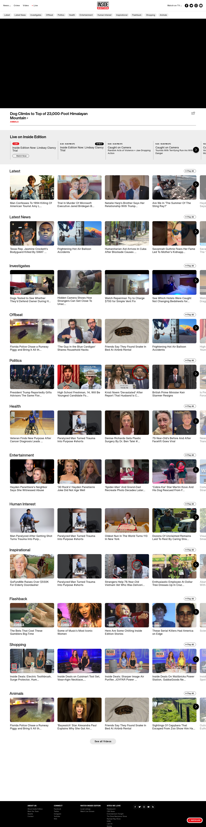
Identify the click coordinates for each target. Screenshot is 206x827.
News (6, 5)
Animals (163, 15)
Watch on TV (173, 5)
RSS (55, 819)
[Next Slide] (196, 150)
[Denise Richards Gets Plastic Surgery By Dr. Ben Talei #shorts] (127, 422)
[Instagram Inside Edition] (196, 5)
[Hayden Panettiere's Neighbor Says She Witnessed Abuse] (32, 471)
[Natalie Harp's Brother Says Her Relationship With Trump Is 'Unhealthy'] (127, 187)
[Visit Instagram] (144, 807)
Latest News (20, 15)
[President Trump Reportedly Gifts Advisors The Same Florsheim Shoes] (32, 377)
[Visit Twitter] (140, 807)
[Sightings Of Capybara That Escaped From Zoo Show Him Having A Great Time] (174, 710)
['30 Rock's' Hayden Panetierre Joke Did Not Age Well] (79, 471)
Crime (17, 5)
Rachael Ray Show (114, 819)
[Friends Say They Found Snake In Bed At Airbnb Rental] (127, 331)
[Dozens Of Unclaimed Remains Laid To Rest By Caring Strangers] (174, 520)
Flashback (136, 15)
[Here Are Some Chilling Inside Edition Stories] (127, 615)
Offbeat (49, 15)
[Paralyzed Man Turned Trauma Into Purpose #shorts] (79, 422)
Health (72, 15)
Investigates (35, 15)
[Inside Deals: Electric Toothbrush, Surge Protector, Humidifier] (32, 661)
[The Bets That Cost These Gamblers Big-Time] (32, 615)
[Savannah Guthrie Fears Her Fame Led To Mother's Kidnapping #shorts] (174, 233)
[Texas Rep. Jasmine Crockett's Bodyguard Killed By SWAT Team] (32, 233)
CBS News (111, 811)
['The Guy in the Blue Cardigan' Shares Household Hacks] (79, 331)
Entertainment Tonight (115, 814)
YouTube (57, 816)
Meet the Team (33, 811)
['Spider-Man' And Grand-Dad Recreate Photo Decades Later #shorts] (127, 471)
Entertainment (86, 15)
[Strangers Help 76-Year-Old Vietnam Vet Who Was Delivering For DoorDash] (127, 566)
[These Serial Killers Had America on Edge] (174, 615)
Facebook (57, 809)
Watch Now (21, 155)
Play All (190, 171)
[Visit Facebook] (135, 807)
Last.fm (109, 824)
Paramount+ (111, 809)
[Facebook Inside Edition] (186, 5)
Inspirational (121, 15)
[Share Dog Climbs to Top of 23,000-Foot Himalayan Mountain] (193, 113)
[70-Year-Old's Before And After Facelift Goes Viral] (174, 422)
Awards (30, 814)
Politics (61, 15)
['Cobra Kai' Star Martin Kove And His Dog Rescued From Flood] (174, 471)
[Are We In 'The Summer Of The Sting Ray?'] (174, 187)
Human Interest (104, 15)
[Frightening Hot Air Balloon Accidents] (79, 233)
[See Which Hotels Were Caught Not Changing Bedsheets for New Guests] (174, 282)
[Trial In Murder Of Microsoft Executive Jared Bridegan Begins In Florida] (79, 187)
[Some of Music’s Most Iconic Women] (79, 615)
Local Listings (85, 809)
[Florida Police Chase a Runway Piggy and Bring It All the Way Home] (32, 331)
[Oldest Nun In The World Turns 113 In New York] (127, 520)
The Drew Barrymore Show (117, 816)
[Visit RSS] (153, 807)
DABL (109, 821)
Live (36, 5)
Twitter (56, 811)
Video (26, 5)
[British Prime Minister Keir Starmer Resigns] (174, 377)
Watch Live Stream (87, 811)
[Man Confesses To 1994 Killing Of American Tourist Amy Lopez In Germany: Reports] (32, 187)
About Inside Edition (35, 809)
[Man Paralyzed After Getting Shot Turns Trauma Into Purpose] (32, 520)
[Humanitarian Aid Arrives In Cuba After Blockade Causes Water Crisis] (127, 233)
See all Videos (103, 741)
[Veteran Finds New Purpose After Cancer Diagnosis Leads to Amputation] (32, 422)
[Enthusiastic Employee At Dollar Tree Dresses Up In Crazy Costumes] (174, 566)
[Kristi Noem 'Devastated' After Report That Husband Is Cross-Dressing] (127, 377)
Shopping (150, 15)
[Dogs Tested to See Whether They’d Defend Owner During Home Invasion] (32, 282)
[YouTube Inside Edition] (201, 5)
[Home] (103, 6)
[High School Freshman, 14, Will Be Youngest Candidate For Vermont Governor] (79, 377)
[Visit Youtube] (148, 807)
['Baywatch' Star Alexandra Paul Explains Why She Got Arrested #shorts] (79, 710)
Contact (30, 816)
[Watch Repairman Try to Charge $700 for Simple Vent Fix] (127, 282)
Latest (7, 15)
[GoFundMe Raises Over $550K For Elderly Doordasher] (32, 566)
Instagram (57, 814)
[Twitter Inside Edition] (191, 5)
